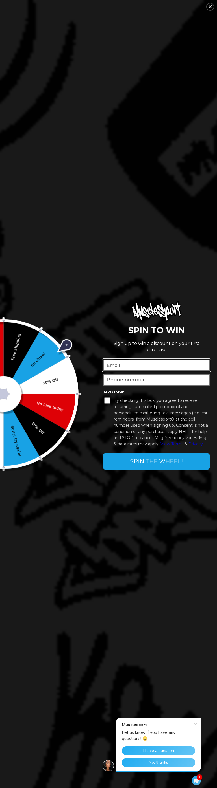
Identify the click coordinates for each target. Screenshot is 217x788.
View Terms (171, 443)
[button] (196, 780)
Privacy (195, 443)
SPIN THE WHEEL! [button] (156, 461)
